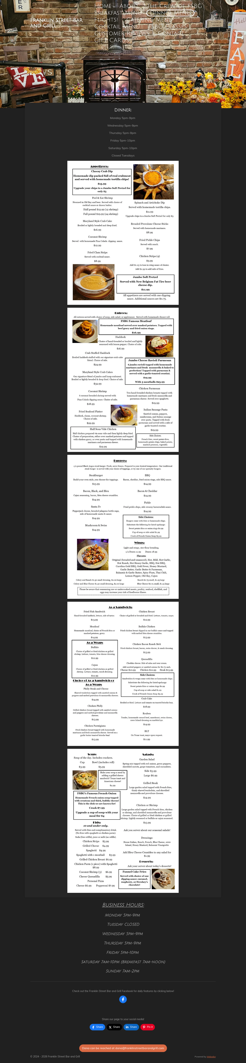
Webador (211, 1056)
